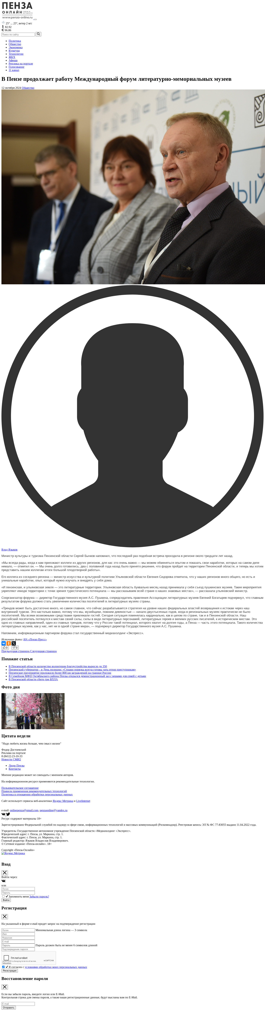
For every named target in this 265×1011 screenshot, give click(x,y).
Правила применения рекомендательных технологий (34, 791)
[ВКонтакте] (3, 643)
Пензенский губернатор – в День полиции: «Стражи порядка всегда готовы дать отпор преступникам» (72, 669)
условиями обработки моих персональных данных (56, 967)
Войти (6, 900)
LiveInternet (83, 800)
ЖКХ (12, 57)
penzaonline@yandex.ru (53, 810)
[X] (14, 643)
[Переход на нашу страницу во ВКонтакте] (3, 815)
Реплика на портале (21, 63)
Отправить (8, 1007)
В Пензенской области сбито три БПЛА (33, 679)
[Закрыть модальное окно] (4, 873)
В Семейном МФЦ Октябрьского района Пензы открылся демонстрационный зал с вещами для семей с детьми (77, 676)
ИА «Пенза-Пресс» (35, 639)
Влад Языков (9, 549)
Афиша (13, 60)
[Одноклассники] (8, 643)
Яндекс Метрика (63, 800)
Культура (14, 50)
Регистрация (9, 970)
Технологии (16, 53)
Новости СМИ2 (11, 759)
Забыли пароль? (39, 896)
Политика (15, 40)
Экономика (16, 47)
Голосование (16, 66)
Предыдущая (15, 651)
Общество (15, 44)
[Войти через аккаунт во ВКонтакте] (3, 882)
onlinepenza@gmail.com (24, 810)
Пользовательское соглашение (20, 787)
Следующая (43, 651)
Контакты (15, 768)
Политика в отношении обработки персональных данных (37, 794)
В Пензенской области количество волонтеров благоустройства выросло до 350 (58, 666)
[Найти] (38, 34)
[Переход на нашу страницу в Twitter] (8, 815)
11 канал (14, 70)
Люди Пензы (17, 765)
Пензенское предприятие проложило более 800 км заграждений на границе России (60, 672)
